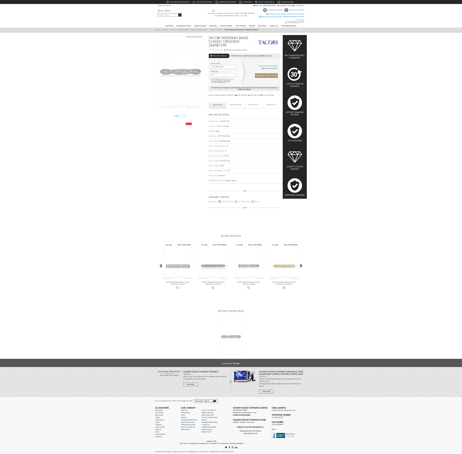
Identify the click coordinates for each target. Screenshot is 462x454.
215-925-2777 (220, 82)
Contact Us (273, 26)
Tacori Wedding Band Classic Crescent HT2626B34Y (284, 283)
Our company (240, 26)
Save (189, 124)
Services (252, 26)
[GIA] (274, 429)
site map (231, 452)
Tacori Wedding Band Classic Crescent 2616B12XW (213, 283)
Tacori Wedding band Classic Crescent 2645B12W (241, 30)
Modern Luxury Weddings (218, 376)
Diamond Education (188, 425)
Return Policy (271, 104)
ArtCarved (159, 410)
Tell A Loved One (268, 95)
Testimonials (185, 413)
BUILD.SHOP (225, 452)
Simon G (158, 429)
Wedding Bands (200, 26)
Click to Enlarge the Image (194, 36)
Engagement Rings (183, 26)
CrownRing (159, 420)
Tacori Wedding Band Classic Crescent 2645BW (248, 283)
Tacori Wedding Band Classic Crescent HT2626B (177, 283)
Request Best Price (266, 76)
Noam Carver (160, 427)
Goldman (158, 425)
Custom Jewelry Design (189, 420)
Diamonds (213, 26)
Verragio (158, 437)
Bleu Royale (159, 413)
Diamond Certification (210, 422)
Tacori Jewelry (160, 434)
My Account (299, 6)
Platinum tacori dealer (295, 14)
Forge (157, 422)
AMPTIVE (201, 452)
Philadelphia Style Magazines (195, 379)
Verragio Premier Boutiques (293, 17)
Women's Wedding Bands (199, 30)
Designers (169, 26)
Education (262, 26)
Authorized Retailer (275, 10)
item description (235, 104)
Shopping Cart (285, 6)
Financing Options (296, 10)
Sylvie (157, 432)
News (183, 415)
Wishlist (273, 6)
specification (217, 104)
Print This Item (254, 95)
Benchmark (159, 415)
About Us (184, 410)
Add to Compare (215, 95)
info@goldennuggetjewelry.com (284, 410)
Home (157, 30)
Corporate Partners (288, 26)
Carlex (157, 417)
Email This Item (241, 95)
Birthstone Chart (208, 415)
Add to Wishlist (228, 95)
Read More (190, 384)
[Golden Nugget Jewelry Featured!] (169, 373)
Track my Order (261, 6)
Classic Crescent (216, 30)
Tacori (173, 30)
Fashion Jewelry (226, 26)
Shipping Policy (253, 104)
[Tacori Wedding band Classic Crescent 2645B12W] (180, 71)
